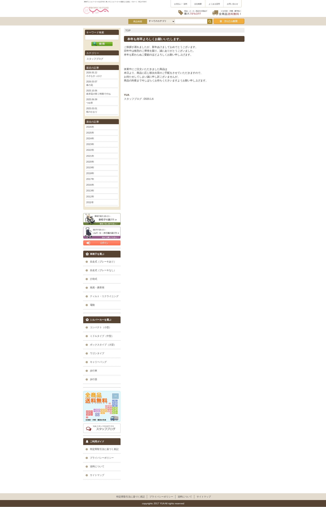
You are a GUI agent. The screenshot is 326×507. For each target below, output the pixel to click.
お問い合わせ (232, 4)
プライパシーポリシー (161, 496)
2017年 (90, 179)
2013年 (90, 190)
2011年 (90, 202)
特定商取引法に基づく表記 (130, 496)
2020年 (90, 161)
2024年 (90, 138)
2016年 (90, 184)
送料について (185, 496)
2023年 (90, 144)
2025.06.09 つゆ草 (91, 101)
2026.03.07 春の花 (91, 83)
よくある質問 (214, 4)
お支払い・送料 (180, 4)
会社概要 (198, 4)
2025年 (90, 132)
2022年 (90, 150)
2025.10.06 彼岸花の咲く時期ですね (98, 92)
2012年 (90, 196)
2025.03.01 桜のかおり (91, 110)
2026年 (90, 127)
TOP (128, 30)
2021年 (90, 156)
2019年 (90, 167)
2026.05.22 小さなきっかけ (94, 74)
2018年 (90, 173)
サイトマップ (204, 496)
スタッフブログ (133, 98)
